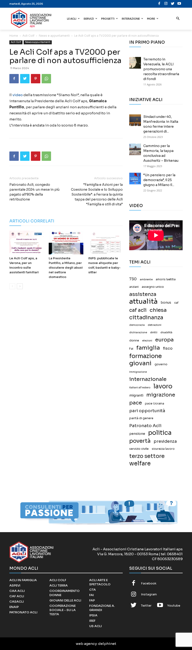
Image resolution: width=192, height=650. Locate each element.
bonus (166, 303)
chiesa (158, 310)
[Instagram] (166, 3)
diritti (153, 332)
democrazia (137, 325)
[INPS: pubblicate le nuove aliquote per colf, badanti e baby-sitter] (105, 242)
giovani (140, 363)
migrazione (160, 394)
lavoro (162, 386)
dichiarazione (138, 332)
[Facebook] (159, 3)
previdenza (165, 441)
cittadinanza (146, 317)
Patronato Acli (145, 425)
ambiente (146, 279)
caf (176, 302)
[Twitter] (172, 3)
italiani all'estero (139, 387)
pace (135, 402)
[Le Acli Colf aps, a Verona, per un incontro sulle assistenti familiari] (26, 242)
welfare (140, 463)
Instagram (149, 594)
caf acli (138, 310)
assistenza (142, 294)
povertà (140, 441)
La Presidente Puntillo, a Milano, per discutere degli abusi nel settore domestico (66, 267)
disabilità (166, 332)
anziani (134, 286)
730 (133, 279)
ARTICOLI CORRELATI (31, 221)
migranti (136, 395)
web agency (86, 643)
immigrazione (138, 371)
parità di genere (141, 418)
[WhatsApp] (46, 78)
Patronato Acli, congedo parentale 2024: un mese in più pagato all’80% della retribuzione (34, 192)
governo (161, 364)
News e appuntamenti (54, 35)
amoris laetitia (166, 279)
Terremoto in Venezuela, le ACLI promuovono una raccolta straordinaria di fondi (161, 69)
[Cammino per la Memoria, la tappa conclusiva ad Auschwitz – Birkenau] (135, 149)
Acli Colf (28, 35)
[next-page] (20, 286)
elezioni (147, 340)
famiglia (148, 347)
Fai (131, 349)
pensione (137, 434)
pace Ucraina (154, 403)
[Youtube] (179, 3)
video (17, 95)
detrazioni (154, 325)
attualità (143, 301)
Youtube (173, 606)
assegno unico (153, 287)
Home (13, 35)
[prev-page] (12, 286)
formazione (145, 356)
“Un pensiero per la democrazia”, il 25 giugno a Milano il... (159, 180)
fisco (168, 348)
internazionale (147, 379)
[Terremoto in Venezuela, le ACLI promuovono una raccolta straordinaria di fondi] (135, 63)
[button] (178, 19)
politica (160, 432)
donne (134, 340)
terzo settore (147, 456)
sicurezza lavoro (163, 448)
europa (164, 339)
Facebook (148, 583)
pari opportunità (147, 410)
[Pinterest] (35, 78)
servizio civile (139, 449)
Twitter (146, 606)
